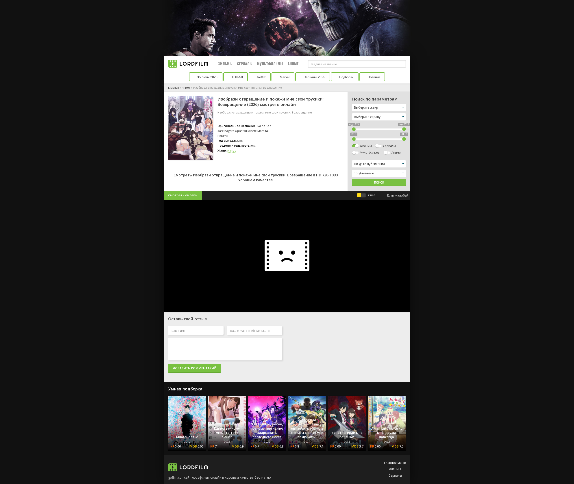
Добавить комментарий (194, 368)
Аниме (293, 63)
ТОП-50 (237, 77)
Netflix (261, 77)
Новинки (373, 77)
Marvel (284, 77)
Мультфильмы (270, 63)
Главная (173, 88)
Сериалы (244, 63)
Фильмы (225, 63)
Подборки (346, 77)
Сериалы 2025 (314, 77)
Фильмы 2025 (206, 77)
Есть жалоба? (397, 195)
